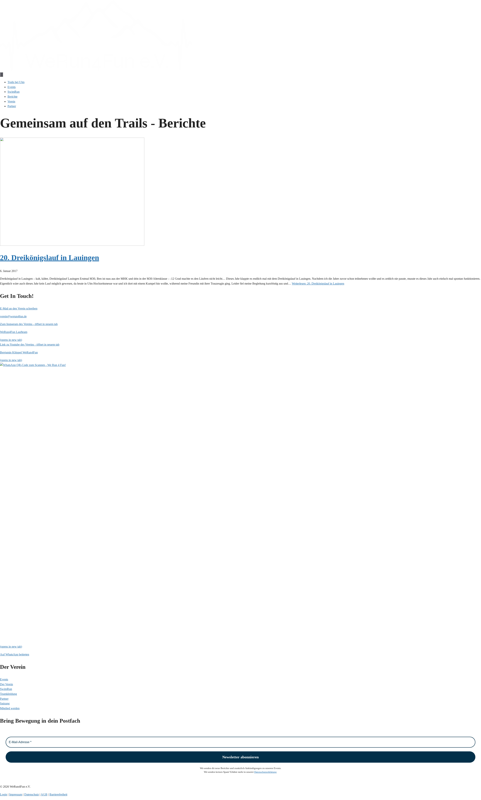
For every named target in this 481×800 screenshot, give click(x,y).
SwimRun (14, 91)
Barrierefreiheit (58, 794)
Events (12, 87)
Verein (11, 101)
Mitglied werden (10, 708)
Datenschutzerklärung (265, 772)
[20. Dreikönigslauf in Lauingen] (72, 244)
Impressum (15, 794)
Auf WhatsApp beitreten (14, 654)
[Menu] (1, 74)
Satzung (5, 703)
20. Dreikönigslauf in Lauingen (49, 257)
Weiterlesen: (318, 283)
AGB (44, 794)
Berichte (12, 96)
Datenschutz (31, 794)
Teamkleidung (8, 693)
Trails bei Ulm (16, 82)
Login (3, 794)
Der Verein (6, 684)
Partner (12, 106)
